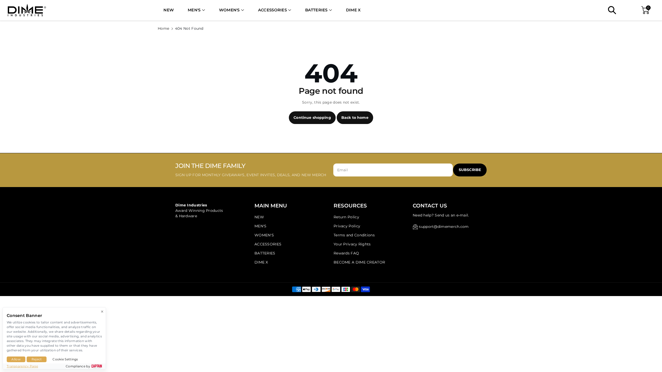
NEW (259, 217)
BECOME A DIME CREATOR (359, 262)
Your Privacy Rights (352, 244)
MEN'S (194, 9)
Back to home (354, 117)
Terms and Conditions (354, 235)
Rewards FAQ (346, 253)
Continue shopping (312, 117)
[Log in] (627, 10)
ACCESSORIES (272, 9)
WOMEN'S (229, 9)
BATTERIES (316, 9)
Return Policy (346, 217)
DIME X (261, 262)
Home (163, 28)
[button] (196, 10)
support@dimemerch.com (444, 226)
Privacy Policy (347, 226)
